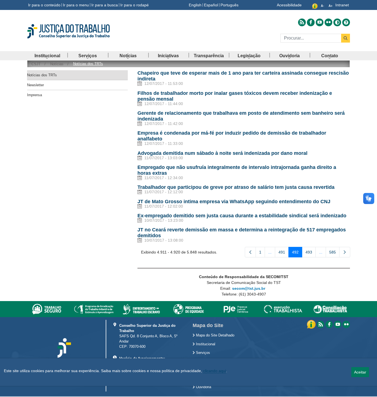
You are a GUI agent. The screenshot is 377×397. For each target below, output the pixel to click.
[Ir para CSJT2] (78, 31)
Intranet (342, 5)
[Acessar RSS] (302, 22)
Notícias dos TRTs (42, 75)
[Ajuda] (346, 22)
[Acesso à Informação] (312, 324)
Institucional (205, 344)
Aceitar (360, 372)
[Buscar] (345, 38)
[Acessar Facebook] (311, 22)
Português (229, 5)
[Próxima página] (344, 252)
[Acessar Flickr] (328, 22)
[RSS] (320, 324)
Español (211, 5)
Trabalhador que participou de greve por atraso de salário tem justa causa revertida (235, 187)
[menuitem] (47, 55)
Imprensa (34, 95)
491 (283, 253)
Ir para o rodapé (134, 5)
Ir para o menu (76, 5)
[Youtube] (337, 324)
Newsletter (35, 85)
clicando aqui (214, 371)
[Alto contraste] (337, 22)
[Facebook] (329, 324)
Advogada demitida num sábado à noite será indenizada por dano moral (222, 153)
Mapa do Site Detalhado (214, 335)
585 (334, 253)
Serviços (202, 353)
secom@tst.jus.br (248, 288)
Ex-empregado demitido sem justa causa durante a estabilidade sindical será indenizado (241, 215)
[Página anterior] (250, 252)
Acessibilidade (289, 5)
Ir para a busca (104, 5)
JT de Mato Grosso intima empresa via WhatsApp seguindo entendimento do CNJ (233, 201)
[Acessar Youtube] (319, 22)
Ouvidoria (203, 387)
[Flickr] (346, 324)
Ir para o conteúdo (44, 5)
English (195, 5)
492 (297, 253)
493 (311, 253)
